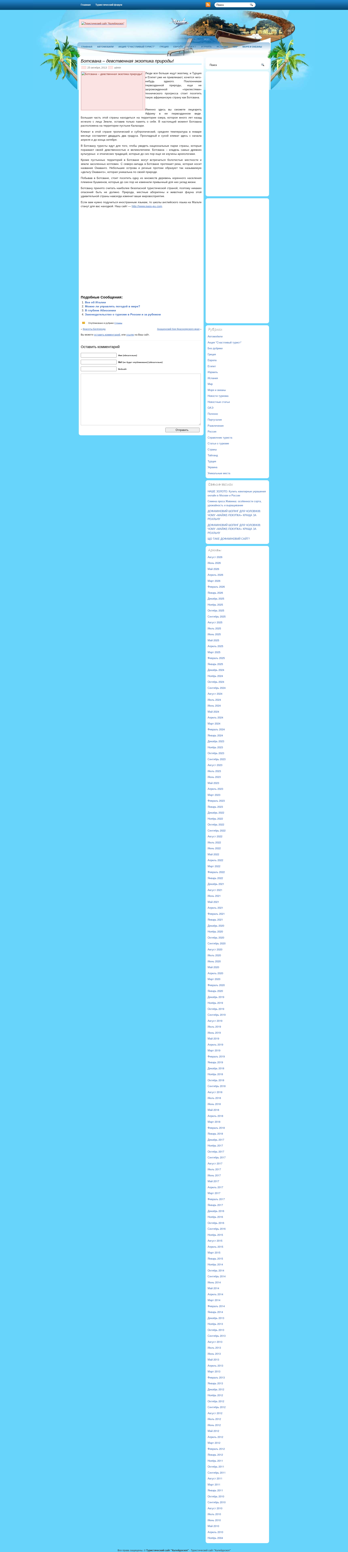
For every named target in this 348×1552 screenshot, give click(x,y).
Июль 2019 (214, 1026)
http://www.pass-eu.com (147, 206)
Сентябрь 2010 (217, 1502)
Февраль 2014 (216, 1306)
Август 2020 (215, 949)
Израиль (206, 46)
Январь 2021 (215, 919)
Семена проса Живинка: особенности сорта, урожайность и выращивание (235, 503)
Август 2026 (215, 557)
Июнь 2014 (214, 1282)
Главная (86, 4)
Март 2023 (214, 795)
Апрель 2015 (215, 1246)
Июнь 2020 (214, 961)
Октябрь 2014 (216, 1270)
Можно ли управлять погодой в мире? (112, 306)
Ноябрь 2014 (215, 1264)
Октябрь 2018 (216, 1080)
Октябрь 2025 (216, 610)
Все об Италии (95, 302)
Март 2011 (214, 1484)
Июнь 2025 (214, 634)
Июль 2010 (214, 1514)
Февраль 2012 (216, 1449)
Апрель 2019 (215, 1044)
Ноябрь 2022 (215, 818)
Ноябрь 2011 (215, 1461)
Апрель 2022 (215, 860)
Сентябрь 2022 (217, 830)
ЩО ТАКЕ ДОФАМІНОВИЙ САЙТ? (229, 539)
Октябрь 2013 (216, 1330)
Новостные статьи (219, 402)
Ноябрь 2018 (215, 1074)
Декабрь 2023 (216, 741)
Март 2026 (214, 581)
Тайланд (213, 455)
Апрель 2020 (215, 973)
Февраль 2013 (216, 1377)
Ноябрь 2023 (215, 747)
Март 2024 (214, 723)
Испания (222, 46)
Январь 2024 (215, 735)
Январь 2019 (215, 1062)
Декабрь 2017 (216, 1139)
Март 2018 (214, 1122)
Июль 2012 (214, 1419)
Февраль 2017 (216, 1199)
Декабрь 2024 (216, 670)
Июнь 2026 (214, 563)
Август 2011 (215, 1478)
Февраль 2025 (216, 658)
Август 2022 (215, 836)
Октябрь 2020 (216, 937)
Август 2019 (215, 1021)
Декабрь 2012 (216, 1389)
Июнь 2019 (214, 1032)
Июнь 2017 (214, 1175)
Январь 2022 (215, 878)
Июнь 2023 (214, 777)
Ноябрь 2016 (215, 1217)
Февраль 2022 (216, 872)
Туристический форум (108, 4)
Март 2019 (214, 1050)
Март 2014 (214, 1300)
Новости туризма (218, 396)
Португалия (215, 419)
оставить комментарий (107, 334)
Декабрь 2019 (216, 997)
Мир (235, 46)
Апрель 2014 (215, 1294)
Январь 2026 (215, 593)
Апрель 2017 (215, 1187)
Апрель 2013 (215, 1365)
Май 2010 (213, 1526)
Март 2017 (214, 1193)
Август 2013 (215, 1342)
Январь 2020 (215, 991)
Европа (178, 46)
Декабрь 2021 (216, 884)
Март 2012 (214, 1443)
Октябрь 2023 (216, 753)
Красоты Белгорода (94, 329)
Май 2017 (213, 1181)
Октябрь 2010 (216, 1496)
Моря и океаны (252, 46)
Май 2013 (213, 1359)
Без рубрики (215, 348)
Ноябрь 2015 (215, 1235)
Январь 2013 (215, 1383)
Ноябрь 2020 (215, 931)
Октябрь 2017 (216, 1151)
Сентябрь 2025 (217, 616)
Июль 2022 (214, 842)
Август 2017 (215, 1163)
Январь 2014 (215, 1312)
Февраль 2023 (216, 801)
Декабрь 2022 (216, 812)
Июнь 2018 (214, 1104)
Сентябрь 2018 (217, 1086)
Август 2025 (215, 622)
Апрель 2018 (215, 1116)
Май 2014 (213, 1288)
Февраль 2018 (216, 1128)
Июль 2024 (214, 700)
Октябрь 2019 (216, 1009)
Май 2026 (213, 569)
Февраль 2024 (216, 729)
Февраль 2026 (216, 586)
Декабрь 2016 (216, 1211)
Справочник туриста (220, 437)
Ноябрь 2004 (215, 1538)
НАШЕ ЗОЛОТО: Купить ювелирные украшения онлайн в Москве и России (237, 493)
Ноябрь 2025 (215, 604)
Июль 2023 (214, 771)
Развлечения (216, 425)
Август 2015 (215, 1240)
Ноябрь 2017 (215, 1145)
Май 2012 (213, 1431)
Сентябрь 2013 (217, 1336)
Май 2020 (213, 967)
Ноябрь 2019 (215, 1003)
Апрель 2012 (215, 1437)
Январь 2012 (215, 1454)
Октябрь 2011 (216, 1466)
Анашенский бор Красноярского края (178, 329)
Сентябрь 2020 (217, 943)
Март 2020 (214, 979)
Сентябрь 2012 (217, 1407)
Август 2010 (215, 1508)
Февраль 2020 (216, 985)
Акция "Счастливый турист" (136, 46)
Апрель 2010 (215, 1532)
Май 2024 (213, 711)
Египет (192, 46)
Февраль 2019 (216, 1056)
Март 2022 (214, 866)
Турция (212, 461)
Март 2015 (214, 1252)
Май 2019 (213, 1038)
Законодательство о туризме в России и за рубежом (123, 314)
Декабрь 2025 (216, 598)
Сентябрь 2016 (217, 1229)
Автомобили (105, 46)
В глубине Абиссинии (100, 310)
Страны (118, 323)
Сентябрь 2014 (217, 1276)
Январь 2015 (215, 1258)
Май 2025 (213, 640)
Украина (212, 467)
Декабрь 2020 (216, 925)
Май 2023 (213, 783)
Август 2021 (215, 890)
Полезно (213, 414)
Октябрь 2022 (216, 824)
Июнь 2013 (214, 1354)
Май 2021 (213, 902)
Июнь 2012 (214, 1425)
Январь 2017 (215, 1205)
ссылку (130, 334)
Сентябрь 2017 (217, 1157)
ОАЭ (210, 408)
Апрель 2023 (215, 789)
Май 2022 (213, 854)
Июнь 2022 (214, 848)
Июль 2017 (214, 1169)
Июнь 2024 (214, 705)
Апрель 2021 (215, 908)
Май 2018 (213, 1110)
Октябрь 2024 (216, 682)
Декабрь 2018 (216, 1068)
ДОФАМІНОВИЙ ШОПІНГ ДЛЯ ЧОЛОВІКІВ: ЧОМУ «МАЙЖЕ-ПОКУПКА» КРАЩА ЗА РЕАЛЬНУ (234, 515)
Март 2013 (214, 1371)
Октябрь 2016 (216, 1223)
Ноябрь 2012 (215, 1395)
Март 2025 (214, 652)
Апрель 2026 (215, 575)
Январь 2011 (215, 1490)
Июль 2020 (214, 955)
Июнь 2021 (214, 896)
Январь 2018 (215, 1133)
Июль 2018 (214, 1098)
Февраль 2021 (216, 914)
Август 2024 (215, 693)
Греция (164, 46)
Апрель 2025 (215, 646)
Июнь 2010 (214, 1520)
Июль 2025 (214, 628)
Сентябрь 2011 (217, 1472)
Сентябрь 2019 (217, 1015)
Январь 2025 (215, 664)
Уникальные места (219, 473)
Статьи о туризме (218, 443)
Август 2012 (215, 1413)
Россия (212, 431)
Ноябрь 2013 (215, 1324)
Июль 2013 (214, 1347)
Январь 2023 (215, 807)
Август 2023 (215, 765)
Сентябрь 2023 (217, 759)
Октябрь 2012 (216, 1401)
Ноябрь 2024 (215, 676)
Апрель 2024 (215, 717)
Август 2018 (215, 1092)
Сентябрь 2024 (217, 688)
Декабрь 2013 (216, 1318)
